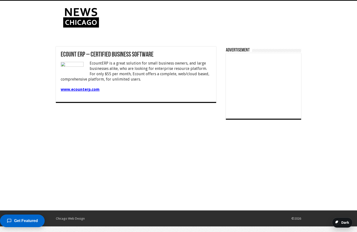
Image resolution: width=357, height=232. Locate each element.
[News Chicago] (81, 17)
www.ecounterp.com (80, 89)
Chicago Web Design (70, 218)
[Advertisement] (209, 16)
